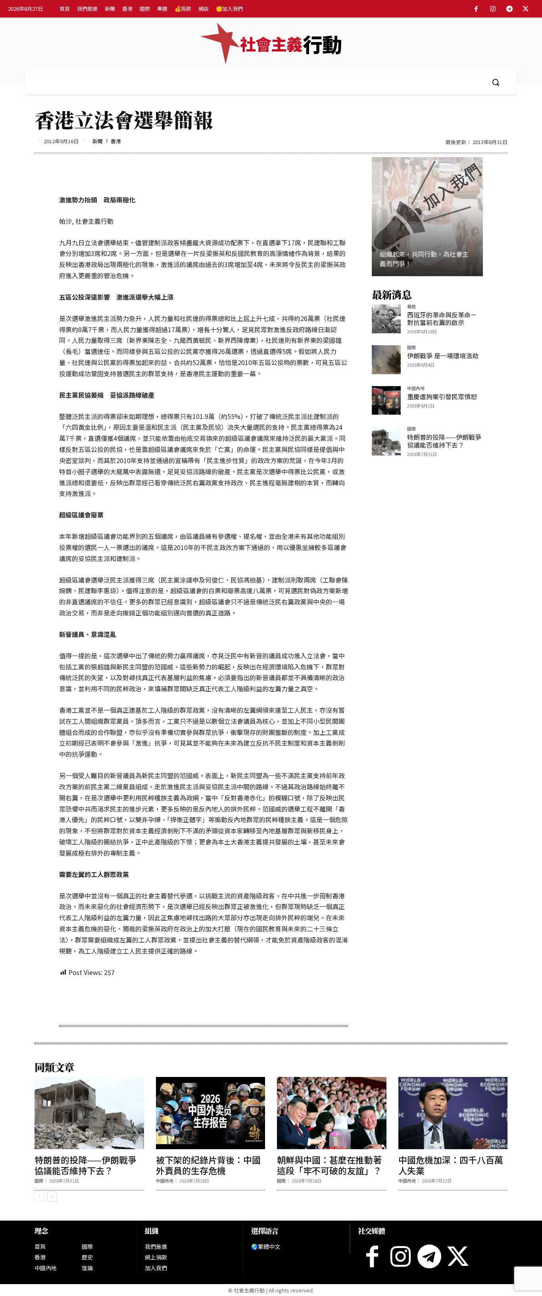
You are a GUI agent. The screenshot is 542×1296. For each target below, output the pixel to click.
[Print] (169, 1000)
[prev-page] (39, 1196)
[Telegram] (509, 9)
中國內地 (416, 388)
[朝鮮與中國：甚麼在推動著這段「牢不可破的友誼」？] (331, 1113)
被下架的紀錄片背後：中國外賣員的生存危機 (208, 1164)
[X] (525, 9)
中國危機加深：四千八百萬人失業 (450, 1164)
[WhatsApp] (151, 1000)
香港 (116, 141)
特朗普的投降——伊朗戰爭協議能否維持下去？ (444, 440)
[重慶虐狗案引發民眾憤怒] (386, 400)
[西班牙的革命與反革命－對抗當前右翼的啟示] (386, 318)
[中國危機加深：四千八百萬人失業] (453, 1113)
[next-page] (52, 1196)
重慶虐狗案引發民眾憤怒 (442, 396)
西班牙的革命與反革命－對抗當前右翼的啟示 (442, 318)
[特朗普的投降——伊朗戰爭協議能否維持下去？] (386, 441)
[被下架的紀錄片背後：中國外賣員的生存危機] (210, 1113)
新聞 (97, 141)
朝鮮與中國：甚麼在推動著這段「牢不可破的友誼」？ (329, 1164)
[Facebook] (476, 9)
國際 (411, 347)
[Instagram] (492, 9)
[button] (495, 82)
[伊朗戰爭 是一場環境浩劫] (386, 359)
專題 (411, 307)
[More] (206, 1000)
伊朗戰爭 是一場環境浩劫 (443, 355)
